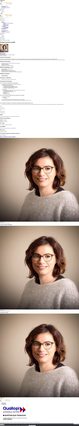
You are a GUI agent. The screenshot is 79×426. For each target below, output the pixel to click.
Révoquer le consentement (32, 425)
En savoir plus (2, 424)
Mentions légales (4, 403)
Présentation (3, 22)
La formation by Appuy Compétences (8, 23)
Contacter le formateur (3, 53)
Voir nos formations (5, 26)
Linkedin (3, 11)
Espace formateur (2, 33)
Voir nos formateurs (5, 27)
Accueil (3, 21)
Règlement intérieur (5, 25)
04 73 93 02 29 (4, 31)
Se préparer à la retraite (4, 312)
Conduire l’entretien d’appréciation (6, 224)
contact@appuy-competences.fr (6, 7)
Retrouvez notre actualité (5, 30)
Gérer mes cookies (4, 404)
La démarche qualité (6, 24)
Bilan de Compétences (4, 28)
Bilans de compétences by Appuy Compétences (8, 136)
